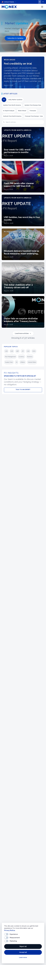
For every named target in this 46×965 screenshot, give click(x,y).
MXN (33, 351)
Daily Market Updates (15, 99)
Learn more (23, 957)
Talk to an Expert (23, 389)
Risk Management (10, 356)
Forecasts (33, 110)
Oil (16, 362)
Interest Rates (32, 362)
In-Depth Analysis (8, 110)
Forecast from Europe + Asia (34, 116)
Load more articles (22, 333)
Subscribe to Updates (15, 38)
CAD (28, 351)
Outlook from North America (12, 116)
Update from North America (12, 105)
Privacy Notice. (9, 930)
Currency (21, 356)
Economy (30, 356)
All (4, 99)
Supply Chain (9, 362)
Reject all (23, 946)
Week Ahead (22, 110)
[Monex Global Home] (9, 7)
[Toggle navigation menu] (42, 6)
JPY (23, 351)
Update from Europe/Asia (32, 105)
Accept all (23, 952)
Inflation (22, 362)
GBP (17, 351)
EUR (12, 351)
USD (6, 351)
